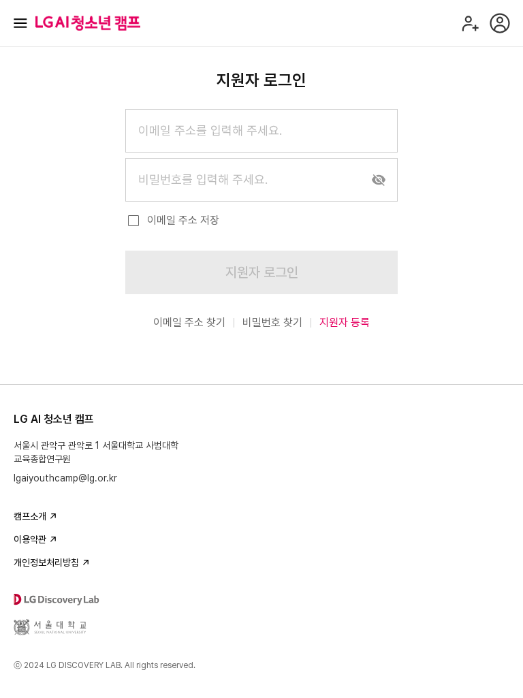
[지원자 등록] (470, 23)
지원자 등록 (344, 322)
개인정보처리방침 (46, 562)
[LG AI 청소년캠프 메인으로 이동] (87, 23)
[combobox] (261, 131)
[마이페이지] (500, 23)
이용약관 (30, 539)
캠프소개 (30, 516)
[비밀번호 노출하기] (378, 180)
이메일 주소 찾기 (189, 322)
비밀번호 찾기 (272, 322)
